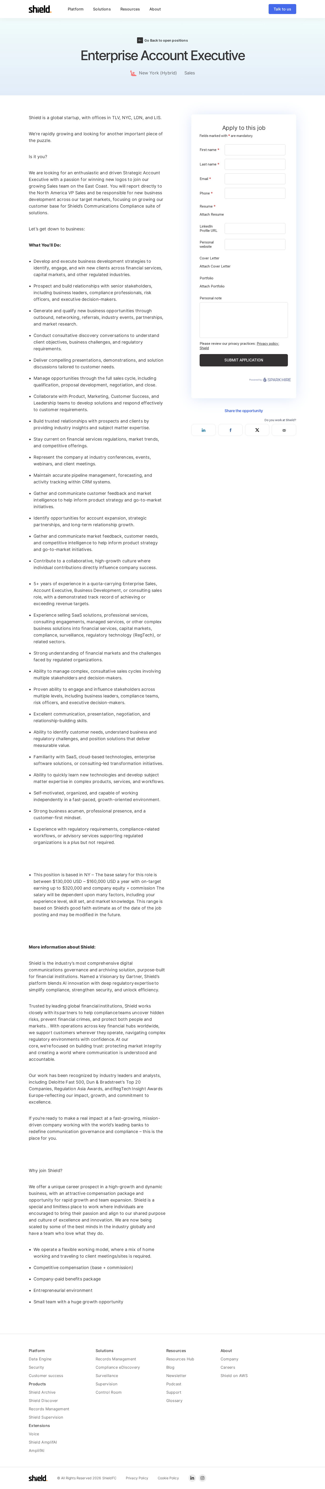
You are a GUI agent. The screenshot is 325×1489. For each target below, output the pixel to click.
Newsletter (176, 1375)
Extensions (39, 1425)
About (226, 1350)
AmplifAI (36, 1450)
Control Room (109, 1392)
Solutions (105, 1350)
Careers (228, 1367)
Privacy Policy (137, 1478)
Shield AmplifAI (43, 1442)
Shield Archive (42, 1392)
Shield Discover (43, 1400)
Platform (37, 1350)
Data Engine (40, 1359)
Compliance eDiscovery (118, 1367)
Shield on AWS (234, 1375)
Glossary (174, 1400)
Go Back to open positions (166, 40)
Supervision (107, 1384)
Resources (176, 1350)
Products (37, 1384)
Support (174, 1392)
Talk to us (282, 9)
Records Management (49, 1408)
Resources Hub (180, 1359)
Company (229, 1359)
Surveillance (107, 1375)
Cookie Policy (168, 1478)
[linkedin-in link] (192, 1478)
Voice (34, 1433)
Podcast (174, 1384)
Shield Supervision (46, 1417)
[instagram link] (202, 1478)
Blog (170, 1367)
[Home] (40, 9)
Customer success (46, 1375)
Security (36, 1367)
